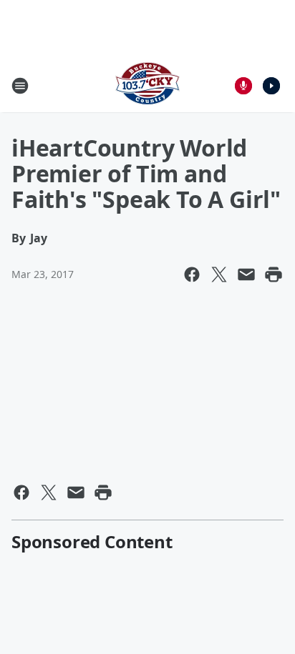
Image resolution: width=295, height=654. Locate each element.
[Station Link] (147, 85)
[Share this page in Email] (246, 274)
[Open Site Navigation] (20, 85)
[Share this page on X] (219, 274)
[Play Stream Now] (271, 85)
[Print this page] (273, 274)
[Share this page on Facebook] (192, 274)
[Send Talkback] (243, 85)
